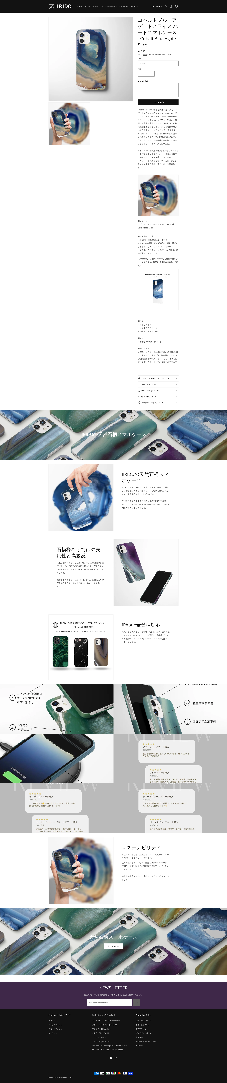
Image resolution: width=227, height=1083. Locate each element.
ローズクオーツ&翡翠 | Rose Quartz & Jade (109, 1045)
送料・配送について (143, 1020)
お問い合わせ (141, 1029)
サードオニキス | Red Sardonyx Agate (107, 1049)
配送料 (145, 54)
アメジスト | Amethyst (101, 1041)
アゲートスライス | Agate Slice (104, 1025)
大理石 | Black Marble (101, 1033)
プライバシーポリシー (144, 1033)
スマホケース (53, 1020)
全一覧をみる (113, 946)
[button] (97, 6)
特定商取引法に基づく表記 (146, 1041)
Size (139, 58)
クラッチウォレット (56, 1025)
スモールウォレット (56, 1029)
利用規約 (139, 1037)
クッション (52, 1033)
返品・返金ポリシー (143, 1025)
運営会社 (139, 1045)
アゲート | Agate (99, 1037)
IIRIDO (56, 1078)
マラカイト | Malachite (101, 1029)
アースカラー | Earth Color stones (106, 1020)
